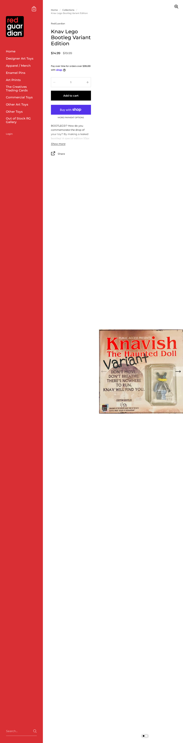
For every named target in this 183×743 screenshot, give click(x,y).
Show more (58, 144)
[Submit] (35, 731)
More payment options (71, 118)
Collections (68, 10)
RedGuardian (58, 23)
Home (54, 10)
